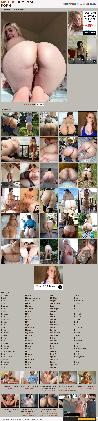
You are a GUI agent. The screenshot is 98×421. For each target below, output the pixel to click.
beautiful (5, 314)
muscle (53, 317)
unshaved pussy (81, 349)
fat (28, 314)
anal (4, 298)
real (76, 298)
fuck (28, 322)
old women (55, 335)
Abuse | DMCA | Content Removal (11, 419)
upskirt (77, 351)
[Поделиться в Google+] (72, 4)
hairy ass (30, 341)
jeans (29, 362)
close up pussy (7, 357)
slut (76, 325)
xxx (76, 367)
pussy (77, 295)
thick (77, 338)
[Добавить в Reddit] (84, 4)
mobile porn (55, 309)
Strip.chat (71, 62)
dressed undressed (33, 298)
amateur (5, 295)
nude (53, 327)
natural (53, 319)
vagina (77, 354)
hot (28, 351)
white (77, 362)
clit (3, 354)
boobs (4, 335)
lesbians (54, 298)
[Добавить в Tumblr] (89, 4)
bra (3, 341)
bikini (4, 325)
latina (29, 367)
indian (29, 357)
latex (28, 365)
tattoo (77, 335)
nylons (53, 330)
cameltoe (5, 346)
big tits (4, 322)
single (77, 319)
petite (53, 362)
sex (76, 309)
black (4, 327)
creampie (5, 362)
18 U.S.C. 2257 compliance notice (32, 419)
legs (52, 295)
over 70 (53, 354)
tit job (77, 343)
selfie (77, 306)
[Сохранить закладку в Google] (69, 4)
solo (77, 330)
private (53, 367)
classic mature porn (9, 351)
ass (3, 303)
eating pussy (31, 301)
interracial (30, 359)
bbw (4, 309)
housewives (31, 354)
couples (5, 359)
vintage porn (79, 357)
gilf (28, 325)
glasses (29, 330)
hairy (28, 338)
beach (4, 311)
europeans (30, 309)
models (53, 311)
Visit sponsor (40, 104)
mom (53, 314)
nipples (53, 322)
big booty (5, 319)
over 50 (53, 349)
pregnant (54, 365)
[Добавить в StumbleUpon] (87, 4)
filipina (29, 319)
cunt (4, 367)
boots (4, 338)
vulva (77, 359)
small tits (78, 327)
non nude (54, 325)
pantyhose (54, 359)
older (53, 338)
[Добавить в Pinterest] (81, 4)
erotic (29, 306)
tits (76, 346)
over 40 (53, 346)
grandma (30, 333)
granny (29, 335)
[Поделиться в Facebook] (66, 4)
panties (53, 357)
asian (4, 301)
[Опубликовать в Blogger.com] (64, 4)
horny (29, 349)
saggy (77, 303)
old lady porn (55, 333)
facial (29, 311)
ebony (29, 303)
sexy (77, 311)
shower (78, 317)
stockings (78, 333)
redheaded (79, 301)
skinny (77, 322)
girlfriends (30, 327)
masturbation (55, 303)
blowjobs (5, 333)
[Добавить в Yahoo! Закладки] (95, 4)
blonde (4, 330)
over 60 (53, 351)
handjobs (30, 343)
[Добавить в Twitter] (92, 4)
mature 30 (54, 343)
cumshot (5, 365)
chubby (5, 349)
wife (77, 365)
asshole (5, 306)
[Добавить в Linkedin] (75, 4)
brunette (5, 343)
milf (52, 306)
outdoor (54, 341)
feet (28, 317)
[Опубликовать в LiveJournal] (78, 4)
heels (29, 346)
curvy (29, 295)
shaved (78, 314)
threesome (79, 341)
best (4, 317)
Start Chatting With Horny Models (80, 60)
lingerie (53, 301)
